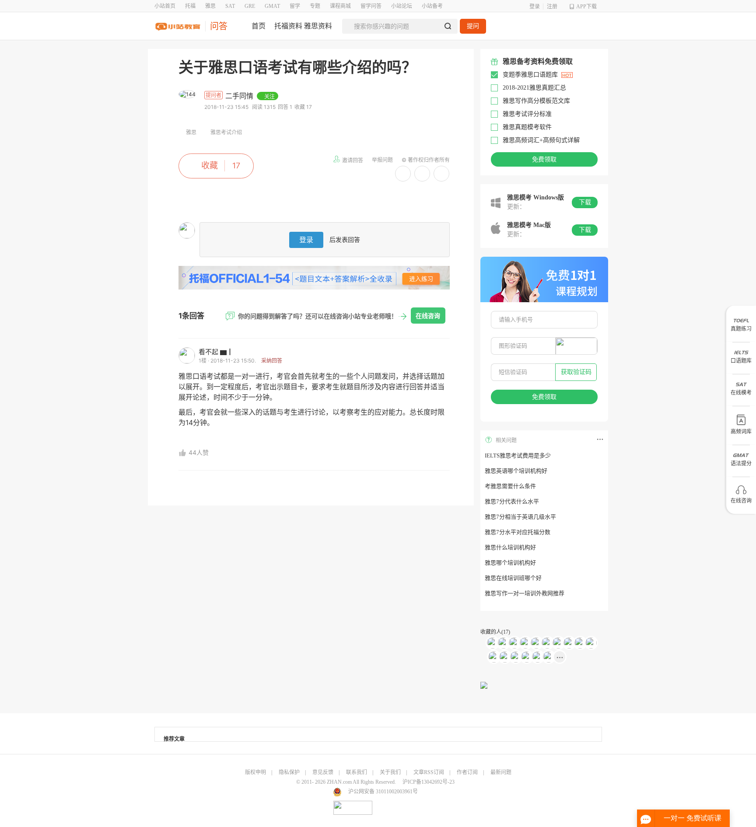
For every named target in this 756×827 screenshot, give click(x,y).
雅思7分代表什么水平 (512, 501)
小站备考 (432, 6)
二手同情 (240, 95)
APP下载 (586, 6)
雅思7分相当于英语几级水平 (520, 516)
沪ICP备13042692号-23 (428, 782)
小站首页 (164, 6)
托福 (190, 6)
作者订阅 (467, 772)
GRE (250, 6)
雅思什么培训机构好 (510, 547)
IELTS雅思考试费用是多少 (518, 455)
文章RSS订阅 (428, 772)
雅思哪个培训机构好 (510, 562)
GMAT (272, 6)
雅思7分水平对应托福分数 (517, 532)
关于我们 (390, 772)
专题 (315, 6)
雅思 (210, 6)
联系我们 (356, 772)
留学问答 (371, 6)
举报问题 (382, 160)
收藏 (209, 166)
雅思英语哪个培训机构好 (516, 471)
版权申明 (255, 772)
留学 (295, 6)
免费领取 (544, 159)
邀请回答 (352, 160)
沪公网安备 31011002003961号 (383, 792)
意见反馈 (322, 772)
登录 (534, 6)
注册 (552, 6)
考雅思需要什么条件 (510, 486)
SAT (230, 6)
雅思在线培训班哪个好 (513, 578)
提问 (473, 26)
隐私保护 (289, 772)
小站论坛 (401, 6)
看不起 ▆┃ (216, 352)
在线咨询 (428, 315)
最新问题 (500, 772)
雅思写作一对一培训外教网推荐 (524, 593)
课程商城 (340, 6)
